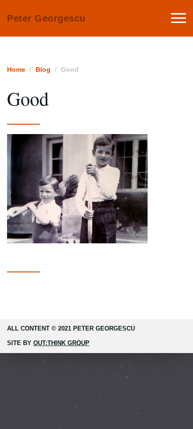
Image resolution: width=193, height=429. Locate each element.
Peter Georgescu (46, 18)
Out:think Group (61, 342)
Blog (43, 69)
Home (16, 69)
